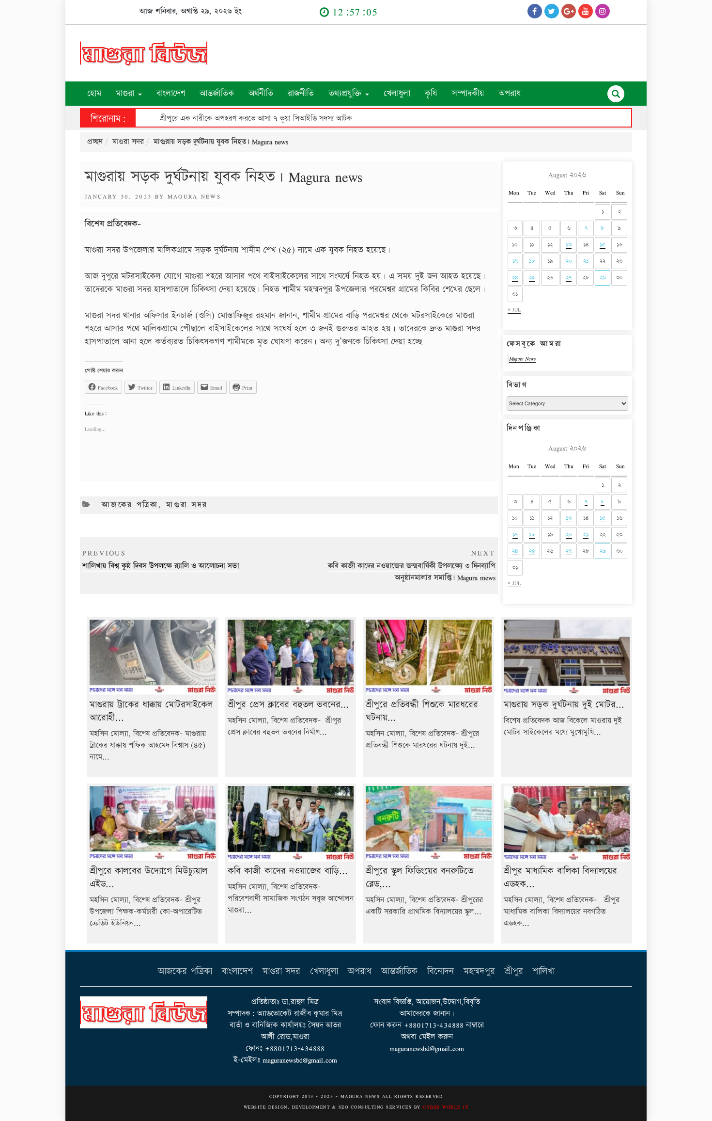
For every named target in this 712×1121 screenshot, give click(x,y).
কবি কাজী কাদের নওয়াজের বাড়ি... (288, 871)
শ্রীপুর (514, 971)
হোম (94, 93)
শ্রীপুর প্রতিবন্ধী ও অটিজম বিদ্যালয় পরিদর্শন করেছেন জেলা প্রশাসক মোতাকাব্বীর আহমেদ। (206, 118)
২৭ (569, 277)
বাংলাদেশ (170, 93)
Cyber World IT (445, 1107)
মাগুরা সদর (128, 141)
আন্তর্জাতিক (217, 93)
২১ (585, 261)
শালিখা (544, 971)
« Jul (514, 309)
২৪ (515, 277)
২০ (569, 261)
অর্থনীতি (260, 93)
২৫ (532, 277)
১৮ (532, 261)
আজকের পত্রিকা (130, 505)
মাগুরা (126, 93)
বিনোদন (440, 971)
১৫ (602, 244)
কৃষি (431, 93)
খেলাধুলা (397, 93)
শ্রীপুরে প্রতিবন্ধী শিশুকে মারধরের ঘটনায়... (422, 711)
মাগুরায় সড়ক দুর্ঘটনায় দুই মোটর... (564, 704)
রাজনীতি (301, 93)
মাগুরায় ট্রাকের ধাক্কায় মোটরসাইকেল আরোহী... (151, 711)
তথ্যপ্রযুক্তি (346, 93)
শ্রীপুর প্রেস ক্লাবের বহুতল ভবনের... (288, 704)
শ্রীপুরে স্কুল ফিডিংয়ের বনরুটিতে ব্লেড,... (419, 878)
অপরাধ (510, 93)
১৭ (515, 261)
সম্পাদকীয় (468, 93)
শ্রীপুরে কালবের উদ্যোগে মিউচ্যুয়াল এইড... (148, 878)
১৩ (569, 244)
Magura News (194, 196)
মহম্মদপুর (479, 971)
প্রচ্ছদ (95, 141)
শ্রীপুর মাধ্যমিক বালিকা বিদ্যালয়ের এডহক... (560, 878)
